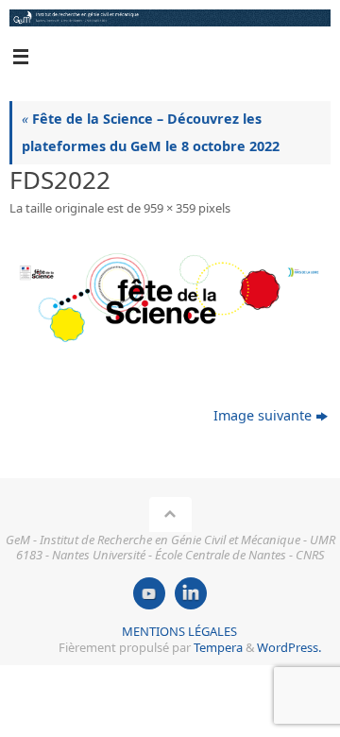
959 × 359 (170, 207)
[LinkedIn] (191, 593)
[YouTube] (149, 593)
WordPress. (289, 647)
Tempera (218, 647)
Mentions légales (179, 631)
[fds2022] (170, 301)
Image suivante (262, 415)
